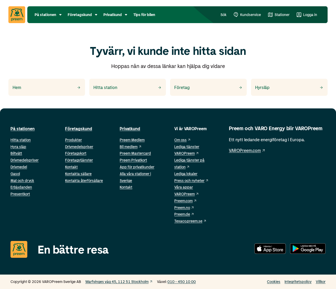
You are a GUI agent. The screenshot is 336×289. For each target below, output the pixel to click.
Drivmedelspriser (24, 160)
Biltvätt (16, 153)
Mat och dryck (22, 180)
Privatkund (130, 128)
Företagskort (75, 153)
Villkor (321, 281)
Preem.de (182, 214)
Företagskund (78, 128)
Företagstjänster (79, 160)
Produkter (73, 140)
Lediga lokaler (185, 173)
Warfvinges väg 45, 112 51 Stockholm (117, 281)
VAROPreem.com (245, 150)
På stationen (22, 128)
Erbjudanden (21, 187)
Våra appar (183, 187)
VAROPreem (184, 194)
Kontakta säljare (78, 173)
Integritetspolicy (298, 281)
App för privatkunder (137, 167)
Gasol (15, 173)
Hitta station (20, 140)
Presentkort (20, 194)
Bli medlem (129, 146)
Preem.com (183, 200)
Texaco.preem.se (188, 221)
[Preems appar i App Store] (270, 249)
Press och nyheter (189, 180)
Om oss (180, 140)
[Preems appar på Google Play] (308, 249)
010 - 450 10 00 (181, 281)
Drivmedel (18, 167)
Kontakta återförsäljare (84, 180)
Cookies (273, 281)
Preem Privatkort (133, 160)
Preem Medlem (132, 140)
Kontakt (71, 167)
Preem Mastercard (135, 153)
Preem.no (182, 207)
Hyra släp (18, 146)
